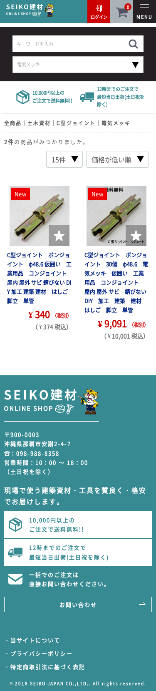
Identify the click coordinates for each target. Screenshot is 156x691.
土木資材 (39, 123)
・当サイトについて (32, 640)
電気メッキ (116, 123)
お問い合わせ (78, 604)
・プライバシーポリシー (38, 653)
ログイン (99, 17)
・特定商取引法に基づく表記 (44, 667)
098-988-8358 (37, 453)
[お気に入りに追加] (59, 235)
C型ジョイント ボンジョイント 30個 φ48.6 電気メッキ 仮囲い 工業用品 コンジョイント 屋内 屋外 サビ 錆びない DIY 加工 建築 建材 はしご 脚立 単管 (118, 282)
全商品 (13, 123)
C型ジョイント (76, 123)
